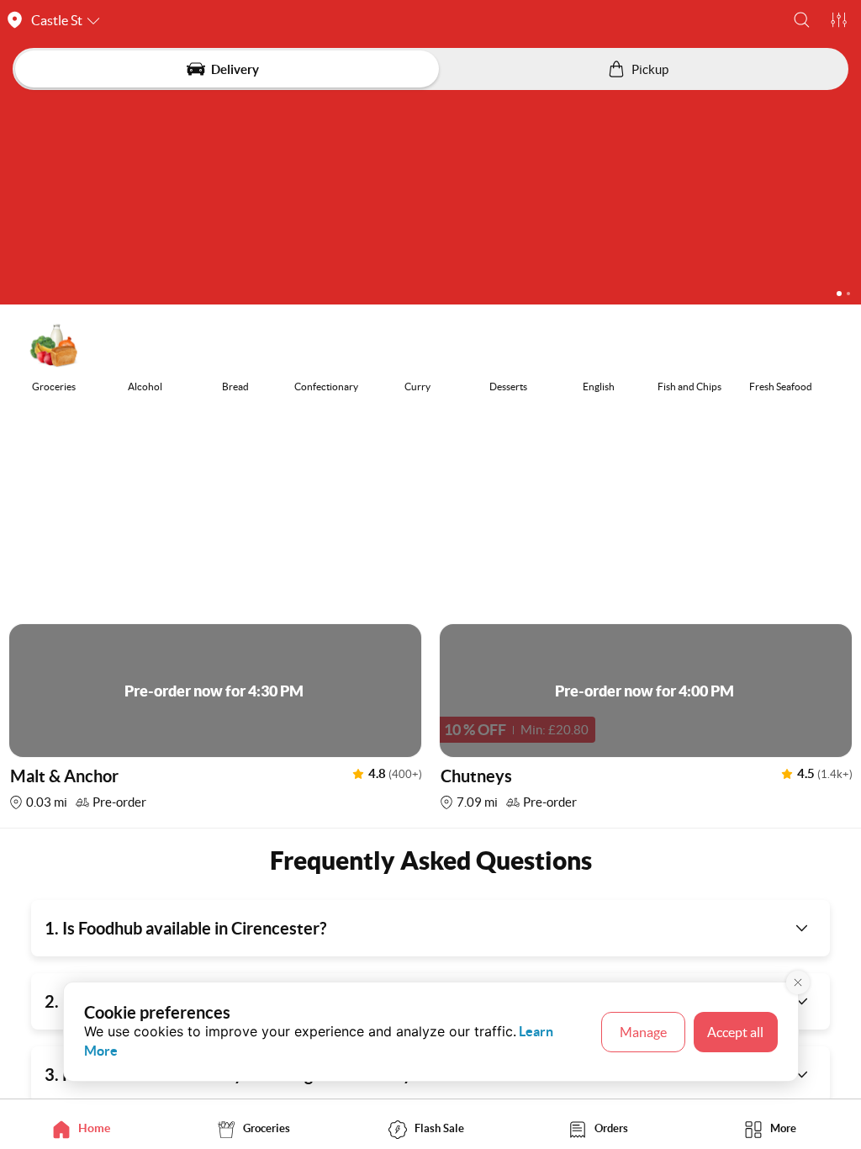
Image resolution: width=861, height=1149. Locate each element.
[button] (802, 20)
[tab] (86, 1128)
